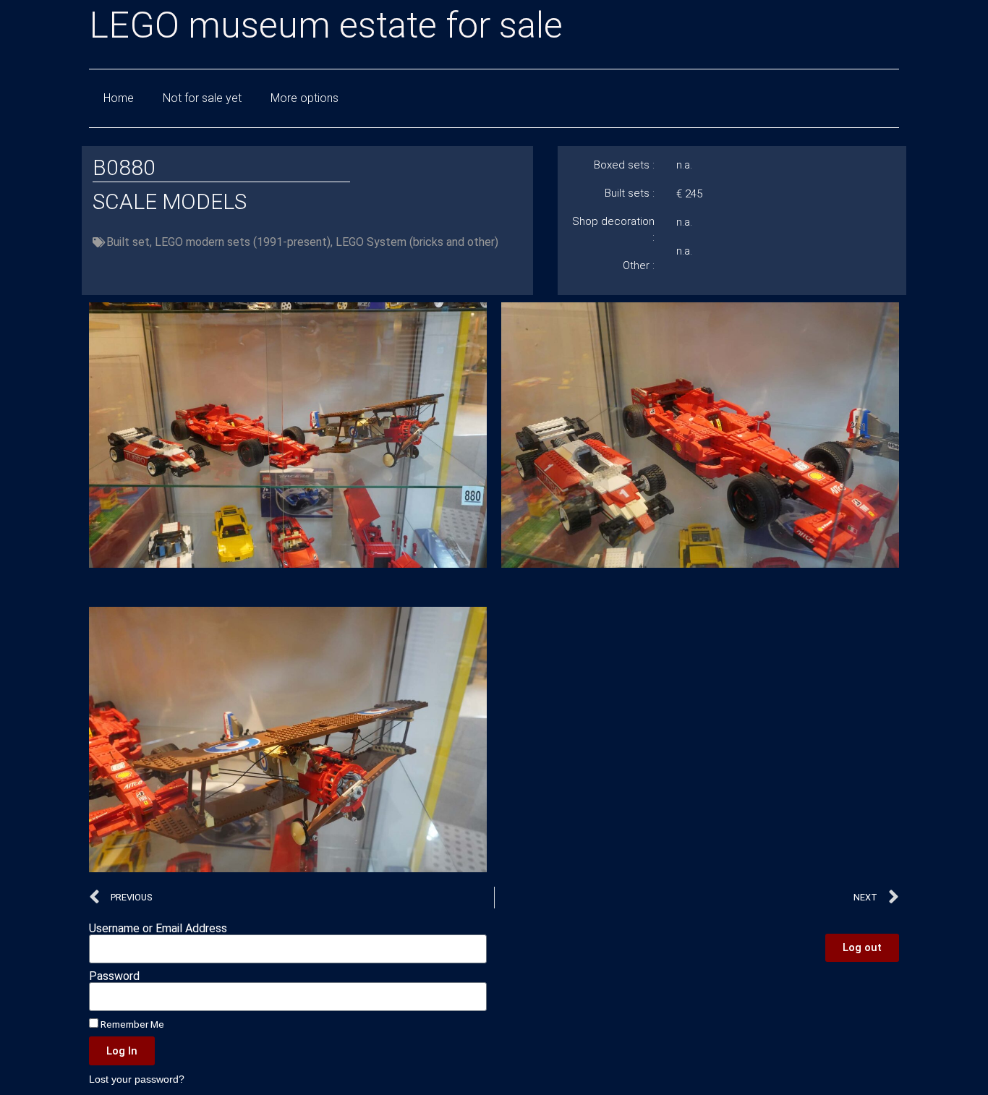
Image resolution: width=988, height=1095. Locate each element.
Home (118, 98)
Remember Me (131, 1024)
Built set (128, 242)
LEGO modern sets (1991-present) (243, 242)
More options (304, 98)
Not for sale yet (202, 98)
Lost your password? (136, 1079)
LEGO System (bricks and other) (417, 242)
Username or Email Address (158, 928)
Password (114, 976)
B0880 (124, 167)
